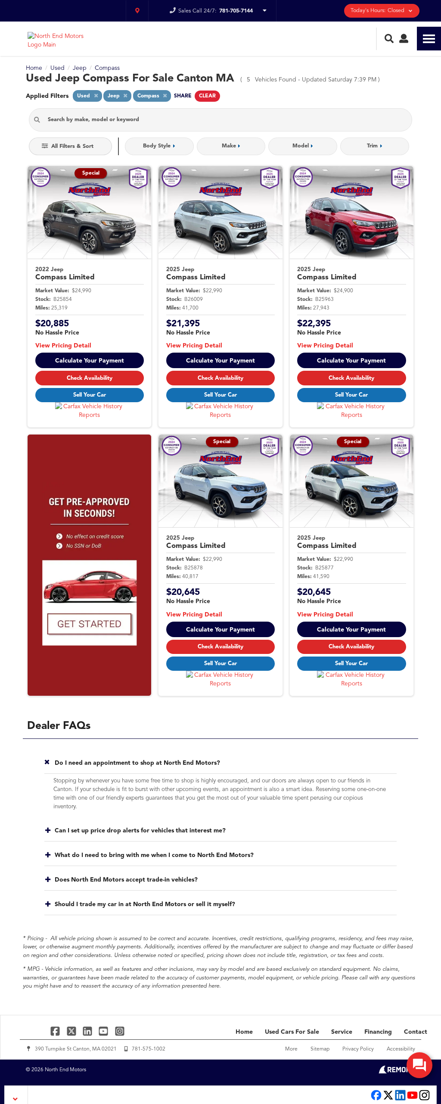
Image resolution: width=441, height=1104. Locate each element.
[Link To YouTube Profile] (104, 1031)
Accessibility (401, 1049)
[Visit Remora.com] (397, 1072)
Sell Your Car (89, 395)
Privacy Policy (358, 1049)
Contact (415, 1032)
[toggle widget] (419, 1065)
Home (244, 1032)
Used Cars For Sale (292, 1032)
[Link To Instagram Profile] (120, 1031)
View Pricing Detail (63, 346)
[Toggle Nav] (429, 38)
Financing (378, 1032)
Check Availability (89, 378)
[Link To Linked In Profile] (88, 1031)
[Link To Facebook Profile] (56, 1031)
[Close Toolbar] (16, 1094)
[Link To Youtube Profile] (412, 1099)
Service (341, 1032)
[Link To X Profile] (72, 1031)
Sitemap (320, 1049)
